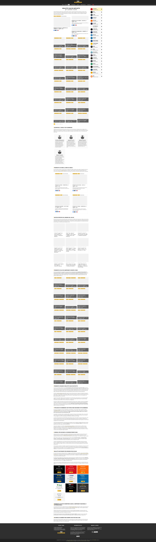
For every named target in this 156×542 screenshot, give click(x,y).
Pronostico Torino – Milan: (58, 110)
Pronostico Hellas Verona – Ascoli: (59, 121)
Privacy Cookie (81, 540)
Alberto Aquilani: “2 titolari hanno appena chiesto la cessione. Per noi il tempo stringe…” (71, 250)
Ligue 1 (79, 91)
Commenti (88, 540)
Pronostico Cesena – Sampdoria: (70, 99)
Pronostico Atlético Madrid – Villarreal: (82, 306)
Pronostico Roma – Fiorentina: (82, 56)
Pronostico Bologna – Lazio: (82, 67)
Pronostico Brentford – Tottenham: (58, 349)
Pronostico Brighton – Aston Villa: (70, 317)
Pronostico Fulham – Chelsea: (71, 57)
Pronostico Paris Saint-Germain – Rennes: (82, 99)
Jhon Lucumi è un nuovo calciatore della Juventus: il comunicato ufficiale (71, 265)
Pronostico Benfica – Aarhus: (70, 382)
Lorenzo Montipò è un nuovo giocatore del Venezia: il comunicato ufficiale (58, 235)
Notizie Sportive (83, 4)
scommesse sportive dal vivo (73, 506)
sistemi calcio (63, 170)
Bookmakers (73, 4)
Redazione (88, 4)
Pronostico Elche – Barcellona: (70, 77)
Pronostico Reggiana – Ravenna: (83, 46)
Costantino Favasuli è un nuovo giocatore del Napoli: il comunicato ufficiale (83, 234)
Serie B (60, 91)
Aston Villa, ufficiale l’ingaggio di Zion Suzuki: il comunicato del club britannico (71, 235)
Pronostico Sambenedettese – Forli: (83, 77)
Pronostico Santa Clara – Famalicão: (83, 120)
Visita (59, 472)
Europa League (68, 374)
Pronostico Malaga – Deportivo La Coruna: (61, 28)
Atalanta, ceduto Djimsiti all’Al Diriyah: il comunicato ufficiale (58, 265)
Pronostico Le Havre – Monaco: (71, 307)
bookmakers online (57, 410)
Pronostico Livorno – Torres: (58, 67)
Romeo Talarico (56, 232)
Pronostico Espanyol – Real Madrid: (58, 328)
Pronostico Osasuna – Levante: (71, 67)
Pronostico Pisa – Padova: (71, 121)
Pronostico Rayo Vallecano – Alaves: (82, 382)
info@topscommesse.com (70, 540)
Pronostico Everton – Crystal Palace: (82, 360)
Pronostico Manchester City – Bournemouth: (58, 317)
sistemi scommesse (60, 393)
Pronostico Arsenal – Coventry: (83, 372)
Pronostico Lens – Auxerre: (71, 350)
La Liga (55, 16)
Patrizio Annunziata (63, 16)
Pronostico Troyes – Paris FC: (71, 329)
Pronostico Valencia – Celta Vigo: (82, 339)
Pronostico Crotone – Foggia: (58, 46)
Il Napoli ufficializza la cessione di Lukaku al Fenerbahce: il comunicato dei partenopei (82, 265)
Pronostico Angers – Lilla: (83, 318)
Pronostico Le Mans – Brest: (70, 339)
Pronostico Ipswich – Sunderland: (70, 360)
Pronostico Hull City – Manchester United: (58, 371)
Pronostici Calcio (58, 16)
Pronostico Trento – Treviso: (82, 89)
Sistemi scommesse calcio (58, 528)
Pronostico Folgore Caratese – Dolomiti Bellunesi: (58, 56)
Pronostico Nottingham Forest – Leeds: (59, 360)
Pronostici (66, 4)
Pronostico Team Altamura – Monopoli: (70, 45)
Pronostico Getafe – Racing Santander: (82, 110)
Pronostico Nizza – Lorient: (59, 339)
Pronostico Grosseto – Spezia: (70, 89)
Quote (78, 4)
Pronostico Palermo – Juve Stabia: (59, 100)
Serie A (84, 48)
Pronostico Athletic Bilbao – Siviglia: (82, 349)
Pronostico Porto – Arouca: (59, 78)
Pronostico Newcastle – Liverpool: (58, 306)
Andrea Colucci (82, 173)
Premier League (68, 48)
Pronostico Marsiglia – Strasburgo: (58, 382)
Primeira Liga (56, 70)
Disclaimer (85, 540)
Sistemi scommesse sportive (58, 527)
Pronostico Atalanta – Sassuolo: (70, 110)
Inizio (63, 4)
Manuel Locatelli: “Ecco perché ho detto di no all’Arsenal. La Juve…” (82, 249)
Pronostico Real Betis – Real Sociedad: (70, 371)
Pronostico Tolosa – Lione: (82, 329)
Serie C (60, 48)
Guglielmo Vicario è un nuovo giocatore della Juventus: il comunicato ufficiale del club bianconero (58, 250)
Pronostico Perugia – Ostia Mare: (58, 88)
